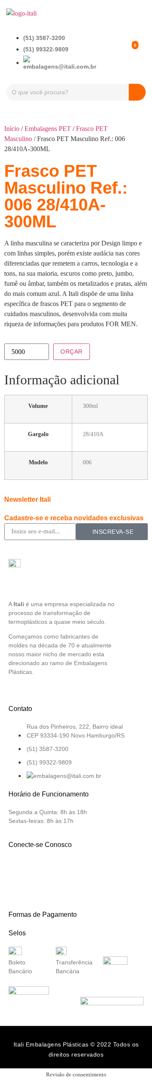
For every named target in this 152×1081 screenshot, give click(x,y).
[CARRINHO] (127, 52)
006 (87, 462)
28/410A (93, 434)
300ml (90, 405)
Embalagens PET (47, 128)
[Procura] (137, 92)
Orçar (71, 351)
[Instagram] (46, 868)
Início (11, 128)
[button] (140, 13)
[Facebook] (19, 868)
